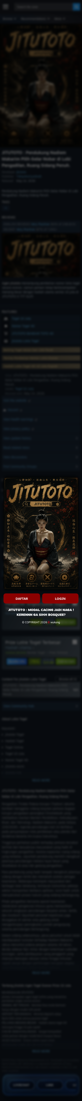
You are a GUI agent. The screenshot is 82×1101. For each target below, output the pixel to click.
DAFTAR (22, 598)
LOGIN (60, 598)
